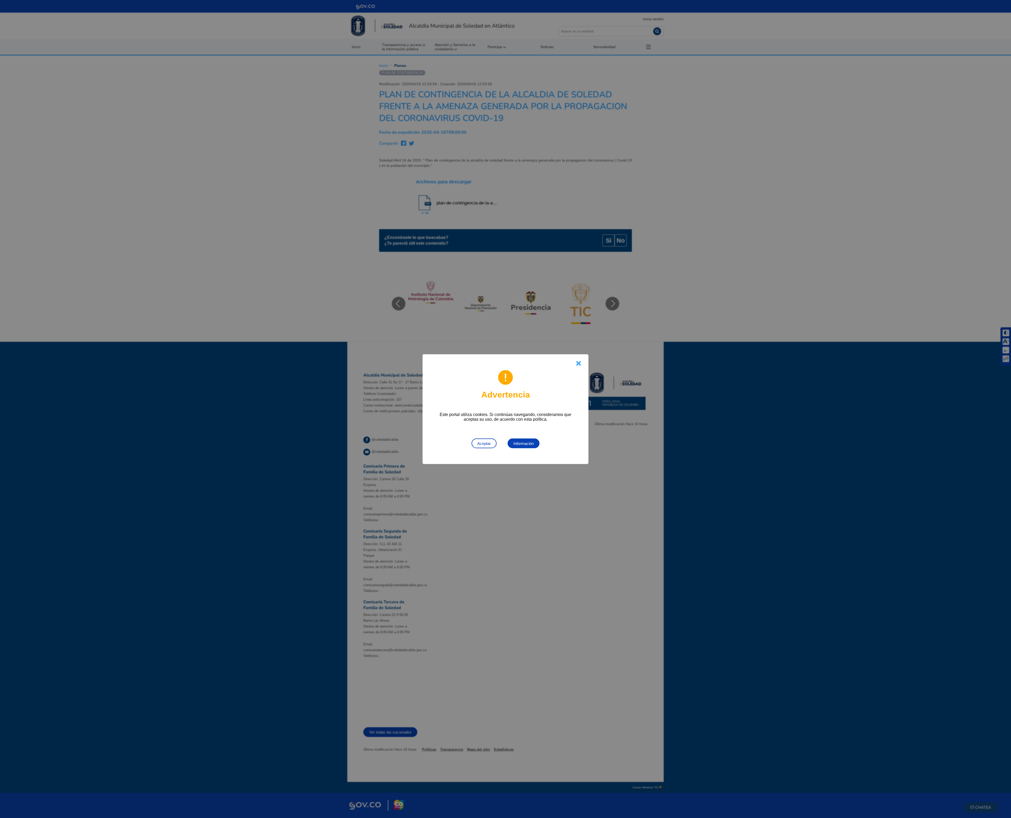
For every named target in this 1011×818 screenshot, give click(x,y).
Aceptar (484, 443)
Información (523, 443)
